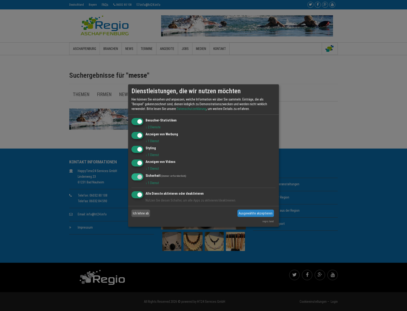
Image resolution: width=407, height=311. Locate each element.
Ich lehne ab (141, 213)
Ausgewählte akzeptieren (256, 213)
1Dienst (152, 141)
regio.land (268, 221)
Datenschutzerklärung (191, 109)
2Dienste (153, 127)
